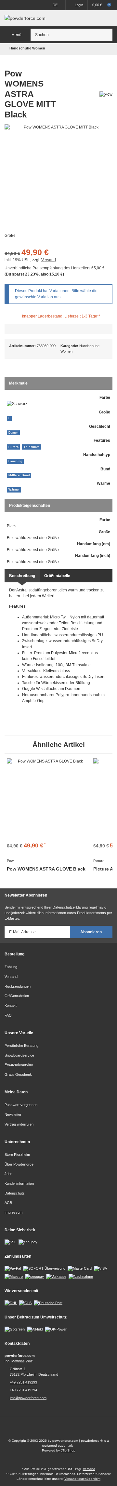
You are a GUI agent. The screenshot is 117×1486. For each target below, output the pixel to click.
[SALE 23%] (48, 799)
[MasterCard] (80, 1268)
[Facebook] (52, 1430)
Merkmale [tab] (18, 383)
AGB (8, 1203)
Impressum (13, 1212)
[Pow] (105, 94)
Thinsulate (31, 447)
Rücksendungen (18, 986)
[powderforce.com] (25, 18)
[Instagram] (64, 1430)
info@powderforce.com (28, 1398)
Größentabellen (17, 996)
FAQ (8, 1015)
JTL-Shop (68, 1450)
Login (79, 5)
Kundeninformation (19, 1183)
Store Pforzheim (17, 1154)
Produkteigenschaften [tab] (29, 505)
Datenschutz (15, 1193)
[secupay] (34, 1276)
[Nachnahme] (81, 1276)
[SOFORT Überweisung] (44, 1268)
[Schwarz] (17, 404)
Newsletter (13, 1114)
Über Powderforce (19, 1164)
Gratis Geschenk (18, 1074)
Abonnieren (91, 932)
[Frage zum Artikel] (58, 329)
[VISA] (100, 1268)
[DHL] (11, 1302)
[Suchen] (106, 35)
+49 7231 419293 (23, 1382)
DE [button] (55, 5)
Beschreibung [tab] (22, 576)
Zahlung (11, 967)
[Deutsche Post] (48, 1302)
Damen (13, 432)
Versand (48, 260)
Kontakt (11, 1005)
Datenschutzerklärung (70, 907)
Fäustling (15, 461)
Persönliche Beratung (21, 1045)
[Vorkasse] (56, 1276)
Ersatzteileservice (19, 1065)
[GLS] (25, 1302)
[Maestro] (14, 1276)
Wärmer (14, 489)
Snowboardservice (19, 1055)
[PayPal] (13, 1268)
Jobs (8, 1174)
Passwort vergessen (21, 1105)
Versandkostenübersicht (82, 1478)
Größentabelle (57, 576)
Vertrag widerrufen (19, 1124)
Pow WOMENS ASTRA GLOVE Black (46, 868)
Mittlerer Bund (19, 475)
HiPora (13, 447)
